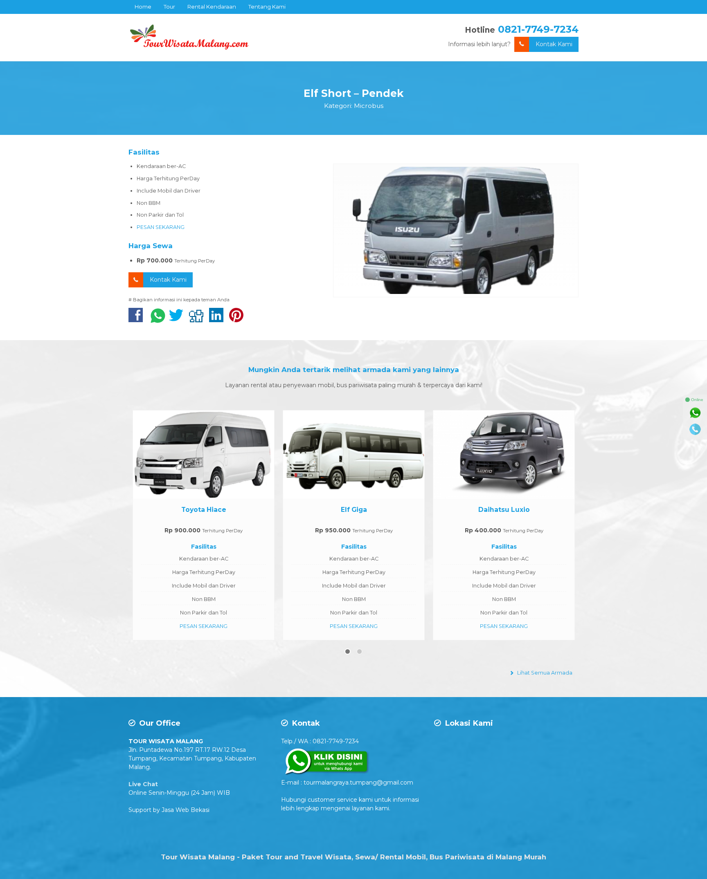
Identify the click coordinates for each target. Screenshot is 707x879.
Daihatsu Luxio (354, 509)
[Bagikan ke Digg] (198, 319)
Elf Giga (204, 509)
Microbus (368, 106)
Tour (169, 6)
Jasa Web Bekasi (185, 810)
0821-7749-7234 (538, 29)
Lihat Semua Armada (544, 673)
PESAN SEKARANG (161, 227)
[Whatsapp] (695, 413)
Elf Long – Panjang (504, 509)
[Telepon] (695, 429)
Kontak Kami (554, 44)
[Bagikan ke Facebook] (137, 319)
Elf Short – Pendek (353, 93)
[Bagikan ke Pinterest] (238, 319)
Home (143, 6)
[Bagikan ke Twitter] (178, 319)
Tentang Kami (267, 6)
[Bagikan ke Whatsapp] (158, 319)
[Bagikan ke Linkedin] (218, 319)
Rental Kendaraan (211, 6)
